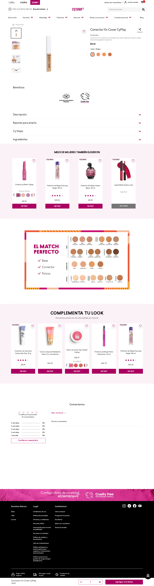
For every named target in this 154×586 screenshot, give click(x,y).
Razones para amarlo (24, 123)
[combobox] (127, 9)
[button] (92, 54)
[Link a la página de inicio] (13, 25)
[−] (81, 582)
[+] (99, 582)
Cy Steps (18, 131)
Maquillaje (20, 24)
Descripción (20, 115)
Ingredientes (20, 139)
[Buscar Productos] (143, 9)
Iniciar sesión (133, 2)
